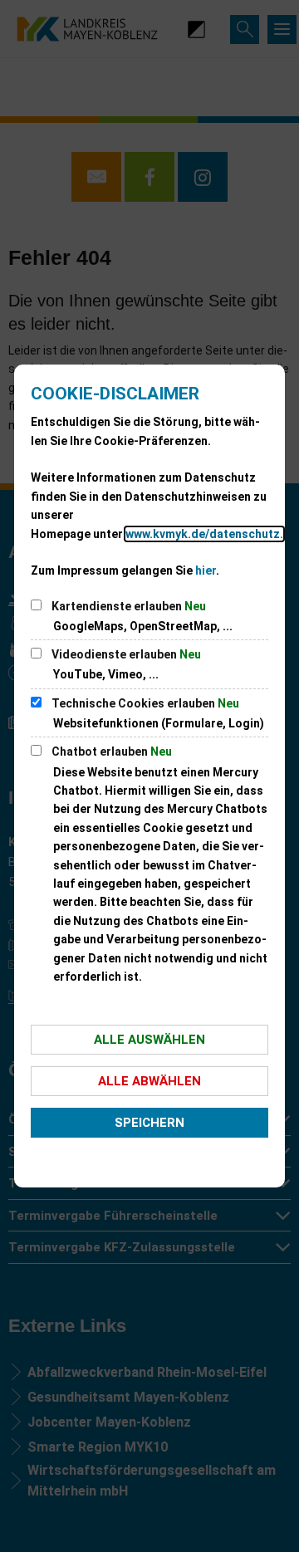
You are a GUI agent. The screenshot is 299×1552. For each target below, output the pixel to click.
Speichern (149, 1122)
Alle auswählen (149, 1039)
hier (205, 570)
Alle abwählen (149, 1081)
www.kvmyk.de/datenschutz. (204, 534)
